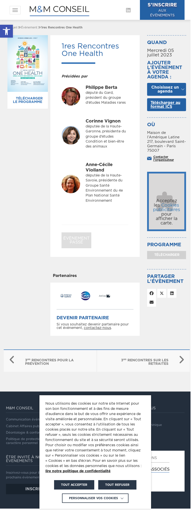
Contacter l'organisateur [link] (163, 158)
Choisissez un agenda (165, 89)
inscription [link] (39, 489)
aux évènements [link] (162, 9)
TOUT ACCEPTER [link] (74, 484)
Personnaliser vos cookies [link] (93, 498)
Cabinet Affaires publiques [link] (27, 426)
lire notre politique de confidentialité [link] (78, 471)
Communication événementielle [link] (31, 419)
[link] (6, 31)
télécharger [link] (166, 255)
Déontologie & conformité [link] (26, 432)
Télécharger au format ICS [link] (165, 105)
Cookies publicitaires (166, 207)
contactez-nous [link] (97, 328)
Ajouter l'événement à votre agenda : (164, 70)
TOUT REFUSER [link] (117, 484)
